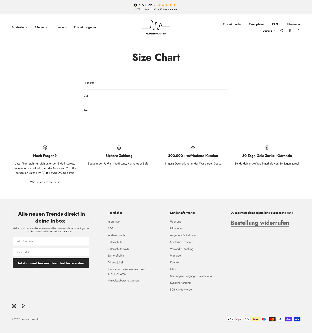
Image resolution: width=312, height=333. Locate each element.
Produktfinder (232, 24)
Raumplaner (257, 24)
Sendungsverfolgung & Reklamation (191, 276)
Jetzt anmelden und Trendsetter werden (51, 263)
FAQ (275, 24)
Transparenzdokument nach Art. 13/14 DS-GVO (127, 271)
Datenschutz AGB (118, 249)
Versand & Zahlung (181, 249)
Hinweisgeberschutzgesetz (123, 280)
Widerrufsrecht (116, 235)
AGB (110, 228)
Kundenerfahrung (180, 283)
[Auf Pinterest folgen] (23, 306)
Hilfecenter (292, 24)
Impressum (114, 221)
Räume (39, 27)
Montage (175, 255)
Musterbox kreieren (181, 242)
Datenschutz (115, 242)
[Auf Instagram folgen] (14, 306)
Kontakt (174, 262)
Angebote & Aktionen (183, 235)
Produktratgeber (85, 27)
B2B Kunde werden (181, 289)
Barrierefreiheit (116, 255)
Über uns (61, 27)
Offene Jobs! (115, 262)
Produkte (18, 27)
